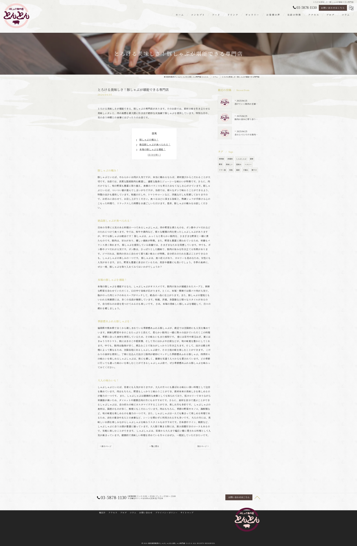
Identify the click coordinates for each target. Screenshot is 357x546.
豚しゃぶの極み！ (149, 139)
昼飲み (238, 164)
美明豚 (221, 159)
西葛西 (230, 159)
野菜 (220, 164)
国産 (238, 170)
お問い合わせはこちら (333, 7)
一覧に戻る (154, 446)
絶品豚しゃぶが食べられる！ (155, 144)
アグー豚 (222, 170)
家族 (231, 170)
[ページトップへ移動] (257, 497)
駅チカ (254, 170)
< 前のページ (105, 446)
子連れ (245, 170)
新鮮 (251, 159)
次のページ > (203, 446)
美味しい (229, 164)
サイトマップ (187, 512)
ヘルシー (248, 164)
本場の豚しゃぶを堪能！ (152, 149)
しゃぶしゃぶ (241, 159)
